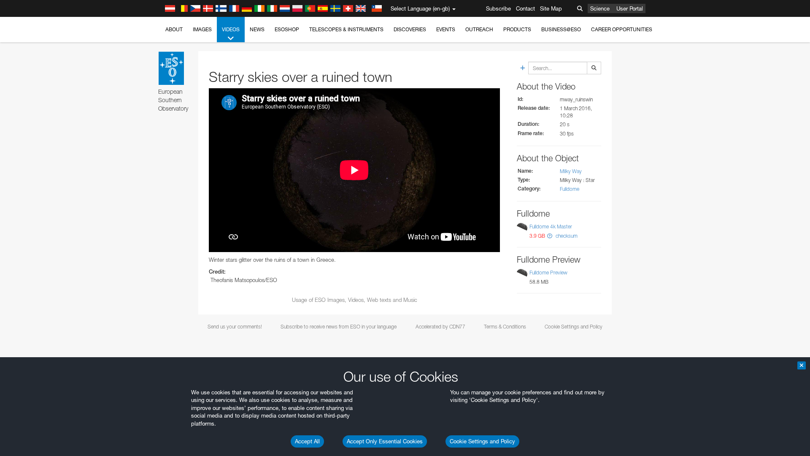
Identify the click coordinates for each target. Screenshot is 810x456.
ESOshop (287, 29)
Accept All (307, 441)
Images (202, 29)
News (257, 29)
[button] (549, 236)
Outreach (479, 29)
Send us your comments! (235, 326)
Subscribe (498, 8)
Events (445, 29)
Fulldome (569, 189)
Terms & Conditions (505, 326)
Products (517, 29)
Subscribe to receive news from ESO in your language (339, 326)
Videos (231, 29)
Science (600, 8)
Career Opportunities (621, 29)
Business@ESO (561, 29)
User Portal (629, 8)
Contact (525, 8)
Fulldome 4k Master (550, 226)
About (174, 29)
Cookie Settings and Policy (482, 441)
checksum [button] (566, 236)
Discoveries (410, 29)
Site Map (551, 8)
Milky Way (571, 171)
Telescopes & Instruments (346, 29)
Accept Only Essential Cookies (385, 441)
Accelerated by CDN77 (440, 326)
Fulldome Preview (548, 272)
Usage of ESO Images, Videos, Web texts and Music (354, 299)
